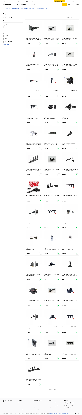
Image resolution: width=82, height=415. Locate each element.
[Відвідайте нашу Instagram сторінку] (67, 403)
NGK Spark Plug (8, 36)
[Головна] (3, 8)
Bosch (6, 38)
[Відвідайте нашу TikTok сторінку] (70, 403)
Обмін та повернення (22, 402)
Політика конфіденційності (23, 413)
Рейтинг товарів (36, 409)
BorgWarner (7, 42)
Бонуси (18, 1)
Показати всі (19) (6, 44)
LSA (6, 33)
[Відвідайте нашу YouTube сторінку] (73, 403)
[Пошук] (65, 4)
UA (3, 1)
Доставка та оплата (22, 404)
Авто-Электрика (8, 41)
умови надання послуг (63, 413)
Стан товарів (35, 404)
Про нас (34, 402)
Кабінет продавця (69, 407)
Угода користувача (13, 413)
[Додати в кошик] (40, 43)
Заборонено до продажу (53, 404)
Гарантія (20, 406)
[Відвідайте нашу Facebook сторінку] (65, 403)
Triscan (6, 35)
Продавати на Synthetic (30, 1)
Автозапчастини (15, 8)
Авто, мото (8, 8)
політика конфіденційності (53, 413)
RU (5, 1)
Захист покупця (45, 1)
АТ (5, 39)
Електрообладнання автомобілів (27, 8)
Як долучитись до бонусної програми (53, 407)
